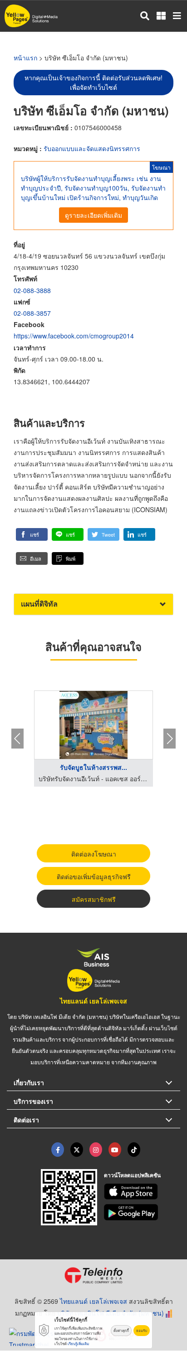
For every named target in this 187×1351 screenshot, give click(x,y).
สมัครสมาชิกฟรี (94, 899)
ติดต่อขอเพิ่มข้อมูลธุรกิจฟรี (94, 876)
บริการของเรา (33, 1101)
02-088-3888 (32, 290)
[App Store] (142, 1192)
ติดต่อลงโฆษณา (93, 853)
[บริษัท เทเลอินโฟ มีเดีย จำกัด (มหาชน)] (93, 1275)
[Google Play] (142, 1212)
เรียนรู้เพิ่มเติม (78, 1343)
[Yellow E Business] (57, 1149)
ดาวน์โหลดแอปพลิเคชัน (132, 1175)
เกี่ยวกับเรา (29, 1082)
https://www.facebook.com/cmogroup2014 (74, 335)
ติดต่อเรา (26, 1119)
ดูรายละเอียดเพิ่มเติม (93, 215)
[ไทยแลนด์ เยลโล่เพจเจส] (76, 1149)
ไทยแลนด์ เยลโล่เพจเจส (93, 1000)
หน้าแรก (25, 57)
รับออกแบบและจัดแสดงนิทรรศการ (92, 148)
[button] (32, 534)
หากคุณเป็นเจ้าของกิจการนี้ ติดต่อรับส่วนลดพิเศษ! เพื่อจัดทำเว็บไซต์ (93, 82)
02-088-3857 (32, 313)
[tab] (93, 604)
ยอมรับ (141, 1330)
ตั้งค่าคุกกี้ (121, 1330)
